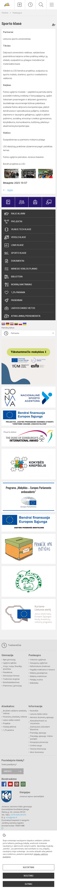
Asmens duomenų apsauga (42, 717)
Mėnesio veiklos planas (24, 269)
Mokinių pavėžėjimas (38, 673)
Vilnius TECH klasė (21, 229)
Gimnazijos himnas (11, 676)
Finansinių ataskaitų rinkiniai (15, 717)
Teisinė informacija (38, 749)
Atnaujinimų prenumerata (25, 316)
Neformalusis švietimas (40, 666)
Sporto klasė (18, 253)
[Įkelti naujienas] (19, 4)
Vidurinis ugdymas (38, 660)
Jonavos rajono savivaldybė (31, 796)
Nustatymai (28, 867)
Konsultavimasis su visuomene (38, 722)
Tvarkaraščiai (14, 645)
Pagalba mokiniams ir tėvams (42, 670)
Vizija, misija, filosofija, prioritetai (12, 667)
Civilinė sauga (36, 746)
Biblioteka (17, 276)
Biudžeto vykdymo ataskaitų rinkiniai (15, 712)
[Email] (23, 784)
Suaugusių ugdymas (38, 663)
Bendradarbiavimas (11, 682)
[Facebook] (4, 784)
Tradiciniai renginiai (11, 679)
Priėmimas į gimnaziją (12, 686)
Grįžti (10, 190)
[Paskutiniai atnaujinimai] (30, 4)
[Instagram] (16, 784)
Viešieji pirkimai (9, 727)
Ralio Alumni (18, 213)
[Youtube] (10, 784)
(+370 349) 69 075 (18, 815)
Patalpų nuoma (36, 680)
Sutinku (28, 884)
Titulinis (5, 13)
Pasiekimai (16, 300)
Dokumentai (17, 261)
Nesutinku (28, 876)
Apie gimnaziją (9, 660)
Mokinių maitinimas (21, 284)
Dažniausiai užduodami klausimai (40, 728)
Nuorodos (34, 711)
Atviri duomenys (37, 752)
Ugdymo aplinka (9, 663)
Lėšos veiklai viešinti (11, 720)
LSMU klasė (17, 245)
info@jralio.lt (11, 817)
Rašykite (8, 771)
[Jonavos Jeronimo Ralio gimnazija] (7, 4)
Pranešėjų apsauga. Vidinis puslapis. (41, 737)
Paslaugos (17, 13)
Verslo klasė (18, 237)
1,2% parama (18, 292)
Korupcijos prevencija (39, 742)
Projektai (16, 221)
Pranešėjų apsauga (38, 733)
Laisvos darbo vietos (23, 308)
